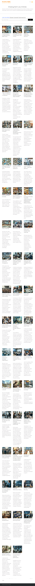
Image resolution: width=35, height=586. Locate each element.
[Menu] (32, 2)
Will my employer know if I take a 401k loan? (28, 358)
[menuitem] (30, 2)
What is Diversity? (27, 128)
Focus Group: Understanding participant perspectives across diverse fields (17, 131)
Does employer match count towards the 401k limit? (6, 326)
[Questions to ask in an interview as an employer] (6, 414)
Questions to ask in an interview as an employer (6, 420)
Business (11, 17)
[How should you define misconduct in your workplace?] (17, 191)
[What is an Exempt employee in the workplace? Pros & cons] (28, 256)
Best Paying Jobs (16, 228)
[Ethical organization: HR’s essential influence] (6, 58)
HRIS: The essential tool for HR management (6, 262)
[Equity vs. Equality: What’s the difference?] (17, 161)
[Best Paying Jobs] (17, 224)
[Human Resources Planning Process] (17, 514)
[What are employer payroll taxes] (28, 320)
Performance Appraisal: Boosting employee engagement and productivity (17, 422)
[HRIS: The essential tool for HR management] (6, 256)
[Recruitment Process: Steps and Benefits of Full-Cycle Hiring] (6, 450)
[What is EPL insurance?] (28, 289)
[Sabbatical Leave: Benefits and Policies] (6, 549)
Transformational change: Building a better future (6, 35)
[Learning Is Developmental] (6, 514)
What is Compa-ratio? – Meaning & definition (28, 167)
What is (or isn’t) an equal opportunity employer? (6, 130)
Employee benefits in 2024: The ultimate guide (6, 167)
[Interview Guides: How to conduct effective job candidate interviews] (6, 484)
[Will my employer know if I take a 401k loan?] (28, 352)
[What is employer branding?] (28, 384)
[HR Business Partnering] (17, 58)
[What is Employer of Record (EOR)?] (17, 289)
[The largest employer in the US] (6, 384)
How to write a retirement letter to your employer (17, 390)
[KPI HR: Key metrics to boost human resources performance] (17, 549)
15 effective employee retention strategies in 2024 (28, 64)
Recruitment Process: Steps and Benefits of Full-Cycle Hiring (6, 456)
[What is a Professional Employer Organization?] (6, 352)
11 (12, 578)
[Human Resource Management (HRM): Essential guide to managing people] (28, 88)
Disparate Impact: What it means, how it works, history (6, 295)
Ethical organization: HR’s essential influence (6, 64)
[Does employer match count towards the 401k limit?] (6, 320)
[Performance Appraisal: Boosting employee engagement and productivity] (17, 414)
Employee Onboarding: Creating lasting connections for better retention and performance (17, 458)
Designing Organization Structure (26, 35)
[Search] (30, 2)
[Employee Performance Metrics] (17, 484)
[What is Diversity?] (28, 124)
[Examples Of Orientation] (28, 450)
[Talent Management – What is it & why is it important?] (6, 88)
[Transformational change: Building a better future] (6, 29)
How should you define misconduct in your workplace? (17, 196)
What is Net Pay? (5, 228)
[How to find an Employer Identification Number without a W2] (17, 320)
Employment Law (22, 17)
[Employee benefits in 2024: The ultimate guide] (6, 161)
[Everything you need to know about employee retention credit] (17, 352)
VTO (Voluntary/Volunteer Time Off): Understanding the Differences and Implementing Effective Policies (28, 199)
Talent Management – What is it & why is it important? (6, 94)
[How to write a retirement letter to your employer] (17, 384)
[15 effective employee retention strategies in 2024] (28, 58)
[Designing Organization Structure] (28, 29)
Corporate (16, 17)
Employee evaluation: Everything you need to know (17, 35)
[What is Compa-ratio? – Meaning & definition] (28, 161)
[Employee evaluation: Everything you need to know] (17, 29)
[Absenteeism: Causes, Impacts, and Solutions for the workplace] (28, 414)
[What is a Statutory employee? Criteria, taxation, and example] (17, 256)
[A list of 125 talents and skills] (6, 191)
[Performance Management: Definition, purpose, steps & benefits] (17, 88)
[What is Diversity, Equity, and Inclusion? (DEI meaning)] (28, 224)
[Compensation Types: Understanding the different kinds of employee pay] (28, 514)
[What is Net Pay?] (6, 224)
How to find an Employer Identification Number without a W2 (16, 327)
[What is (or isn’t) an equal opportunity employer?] (6, 124)
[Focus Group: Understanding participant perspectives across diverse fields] (17, 124)
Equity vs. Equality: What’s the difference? (17, 167)
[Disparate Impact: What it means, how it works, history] (6, 289)
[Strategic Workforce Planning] (28, 484)
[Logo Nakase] (6, 2)
